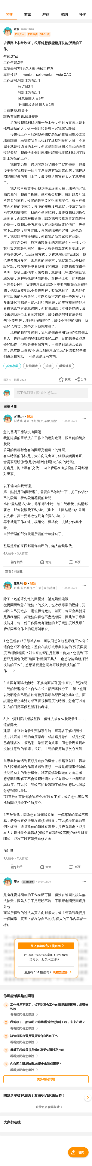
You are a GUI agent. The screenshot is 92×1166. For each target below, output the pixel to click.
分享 (84, 379)
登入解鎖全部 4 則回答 (46, 946)
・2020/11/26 (69, 420)
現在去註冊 (60, 972)
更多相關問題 (46, 1079)
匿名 (23, 881)
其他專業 (12, 366)
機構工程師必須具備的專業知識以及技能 (37, 1049)
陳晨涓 (18, 583)
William (19, 416)
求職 (49, 366)
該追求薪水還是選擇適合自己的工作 (34, 1036)
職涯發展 (65, 366)
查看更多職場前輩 (48, 1107)
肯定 (49, 562)
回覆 (77, 562)
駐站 (46, 14)
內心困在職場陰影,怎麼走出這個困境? (35, 1063)
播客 (82, 14)
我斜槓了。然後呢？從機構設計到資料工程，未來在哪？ (47, 1022)
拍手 (20, 562)
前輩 (27, 14)
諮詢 (64, 14)
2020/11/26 (27, 29)
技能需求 (32, 366)
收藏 (68, 379)
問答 (9, 14)
